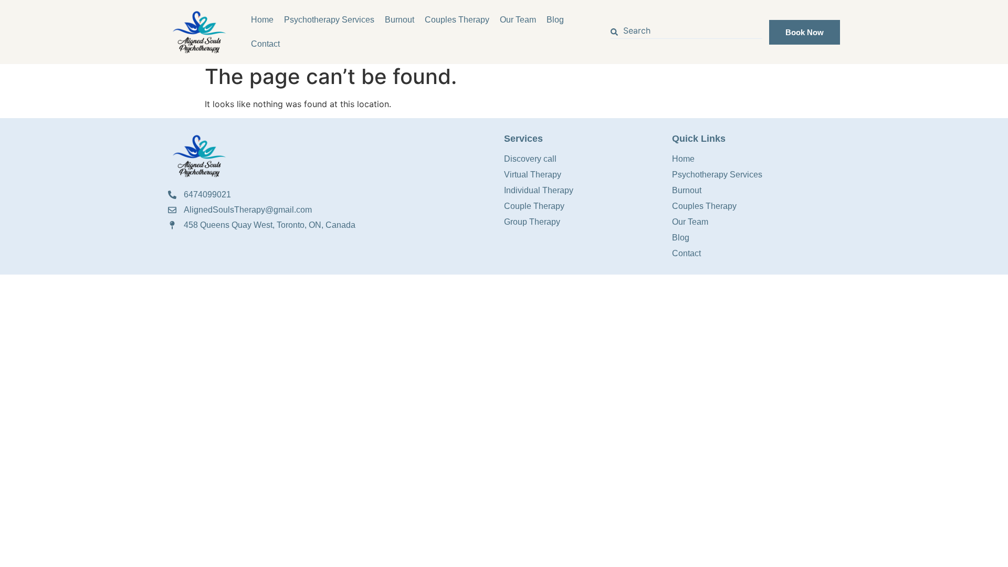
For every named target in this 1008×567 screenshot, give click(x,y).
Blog (555, 19)
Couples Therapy (457, 19)
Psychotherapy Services (329, 19)
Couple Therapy (534, 206)
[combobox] (687, 32)
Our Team (518, 19)
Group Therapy (532, 221)
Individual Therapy (538, 190)
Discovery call (530, 158)
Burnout (399, 19)
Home (262, 19)
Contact (265, 43)
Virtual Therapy (532, 174)
